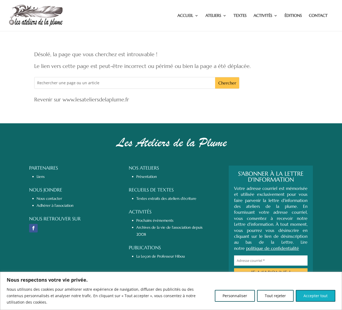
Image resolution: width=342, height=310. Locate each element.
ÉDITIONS (293, 16)
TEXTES (240, 16)
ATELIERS (213, 16)
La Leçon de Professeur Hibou (160, 256)
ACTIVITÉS (263, 16)
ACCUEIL (185, 16)
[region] (171, 291)
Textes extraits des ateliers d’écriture (166, 198)
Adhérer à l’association (55, 205)
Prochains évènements (154, 220)
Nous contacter (49, 198)
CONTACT (318, 16)
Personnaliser (235, 295)
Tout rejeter (275, 295)
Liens (41, 176)
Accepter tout (316, 295)
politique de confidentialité (272, 248)
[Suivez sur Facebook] (33, 228)
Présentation (146, 176)
